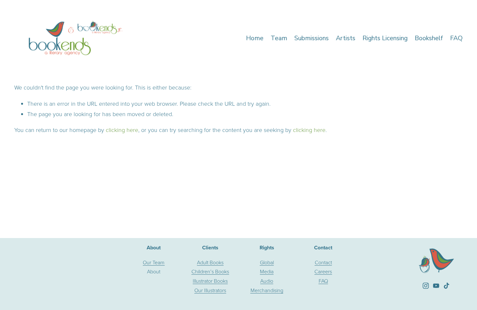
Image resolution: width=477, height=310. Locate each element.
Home (254, 38)
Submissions (311, 38)
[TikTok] (446, 285)
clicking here (122, 130)
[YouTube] (436, 285)
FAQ (456, 38)
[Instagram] (425, 285)
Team (279, 38)
